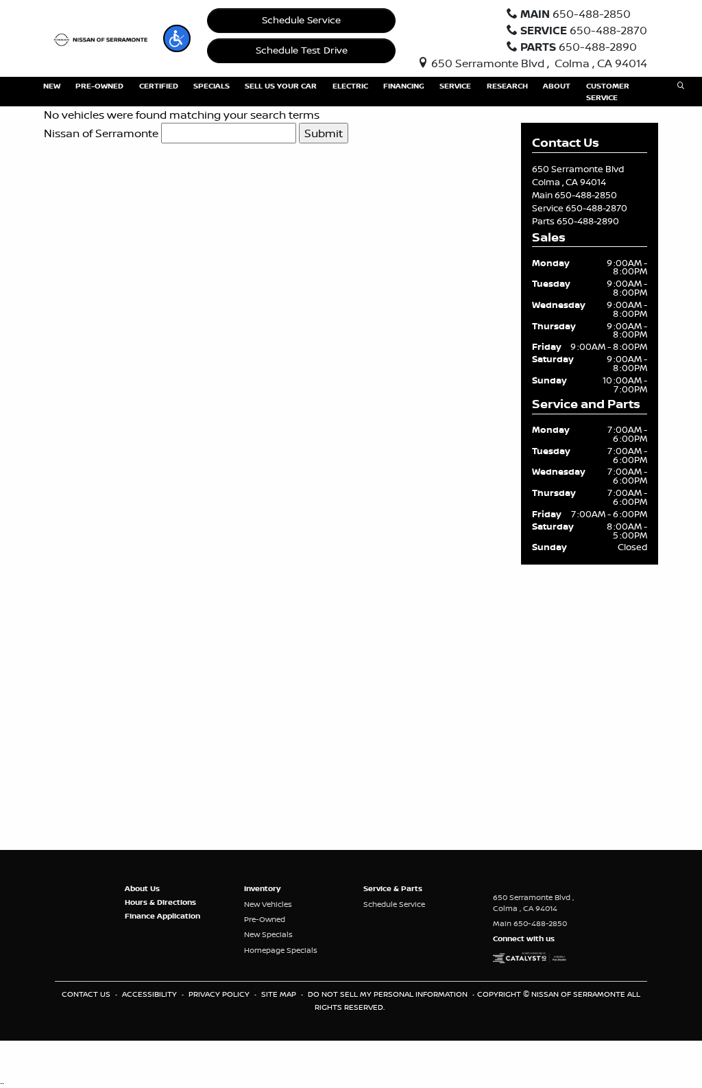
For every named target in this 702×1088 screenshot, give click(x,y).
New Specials (268, 934)
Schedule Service (301, 20)
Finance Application (162, 916)
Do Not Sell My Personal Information (389, 994)
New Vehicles (268, 904)
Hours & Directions (160, 902)
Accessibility (150, 994)
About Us (142, 888)
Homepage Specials (280, 950)
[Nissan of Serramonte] (103, 38)
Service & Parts (392, 888)
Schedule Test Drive (302, 50)
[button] (177, 38)
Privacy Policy (220, 994)
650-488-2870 (596, 208)
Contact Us (87, 994)
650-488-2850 (586, 195)
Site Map (279, 994)
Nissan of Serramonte (101, 133)
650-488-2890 (588, 221)
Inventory (262, 888)
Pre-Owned (264, 919)
